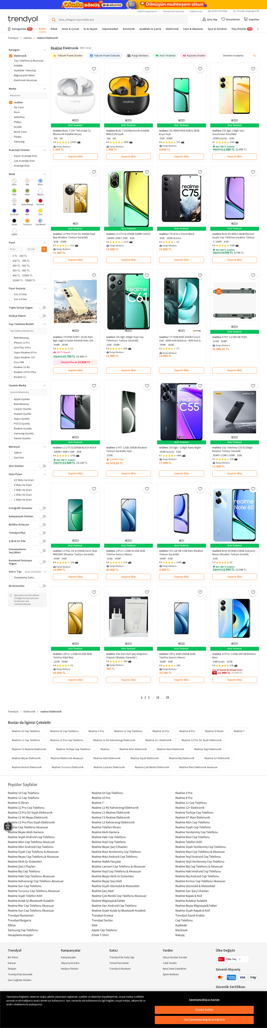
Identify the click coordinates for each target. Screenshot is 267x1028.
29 (167, 697)
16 (157, 697)
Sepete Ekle (75, 157)
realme (27, 37)
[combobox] (239, 56)
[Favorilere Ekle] (94, 69)
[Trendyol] (23, 19)
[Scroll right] (255, 29)
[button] (27, 50)
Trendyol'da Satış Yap (173, 11)
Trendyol (13, 37)
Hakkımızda (196, 11)
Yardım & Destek (219, 11)
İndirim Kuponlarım (147, 11)
